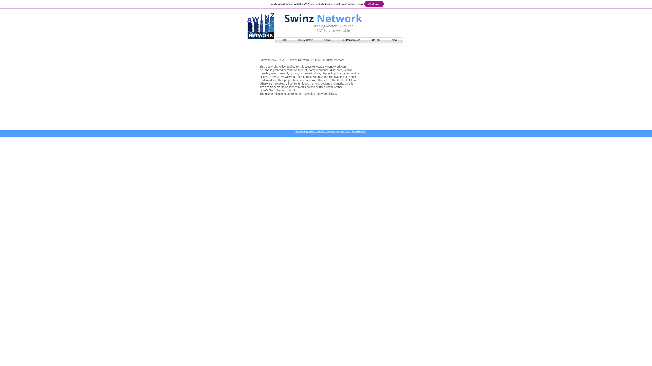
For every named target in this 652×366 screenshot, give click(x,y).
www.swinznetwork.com (331, 66)
